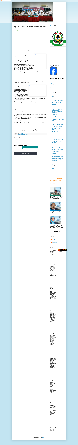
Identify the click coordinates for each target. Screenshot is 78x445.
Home (30, 141)
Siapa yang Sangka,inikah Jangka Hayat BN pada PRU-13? (57, 122)
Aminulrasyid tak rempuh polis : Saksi (57, 158)
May (52, 99)
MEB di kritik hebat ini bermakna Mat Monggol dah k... (57, 104)
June (52, 97)
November (53, 91)
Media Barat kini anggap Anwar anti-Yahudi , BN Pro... (57, 153)
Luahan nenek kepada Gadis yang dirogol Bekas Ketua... (57, 110)
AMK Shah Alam (52, 25)
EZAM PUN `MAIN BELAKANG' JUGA (57, 108)
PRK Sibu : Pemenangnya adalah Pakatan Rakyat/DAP (57, 127)
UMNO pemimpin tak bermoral (56, 120)
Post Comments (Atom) (21, 142)
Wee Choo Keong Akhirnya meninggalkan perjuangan (56, 133)
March (53, 165)
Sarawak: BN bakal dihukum (56, 118)
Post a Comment (17, 139)
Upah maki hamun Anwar (55, 151)
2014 (52, 87)
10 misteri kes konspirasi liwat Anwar (57, 143)
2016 (52, 84)
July (52, 96)
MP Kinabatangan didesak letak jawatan (58, 119)
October (53, 92)
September (53, 93)
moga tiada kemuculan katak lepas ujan (23, 134)
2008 (52, 171)
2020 (52, 80)
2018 (52, 83)
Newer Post (16, 141)
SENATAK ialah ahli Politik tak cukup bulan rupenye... (57, 101)
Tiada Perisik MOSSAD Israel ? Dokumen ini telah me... (56, 145)
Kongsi (51, 62)
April (52, 164)
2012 (52, 88)
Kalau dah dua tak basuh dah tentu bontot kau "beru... (57, 135)
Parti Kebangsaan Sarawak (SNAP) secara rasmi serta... (57, 157)
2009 (52, 170)
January (53, 168)
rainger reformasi (54, 242)
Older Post (44, 141)
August (53, 95)
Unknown (53, 239)
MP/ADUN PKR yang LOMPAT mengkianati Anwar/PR (56, 129)
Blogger (43, 437)
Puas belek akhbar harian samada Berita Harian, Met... (57, 131)
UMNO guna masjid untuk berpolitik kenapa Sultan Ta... (57, 140)
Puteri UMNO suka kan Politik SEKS (57, 102)
